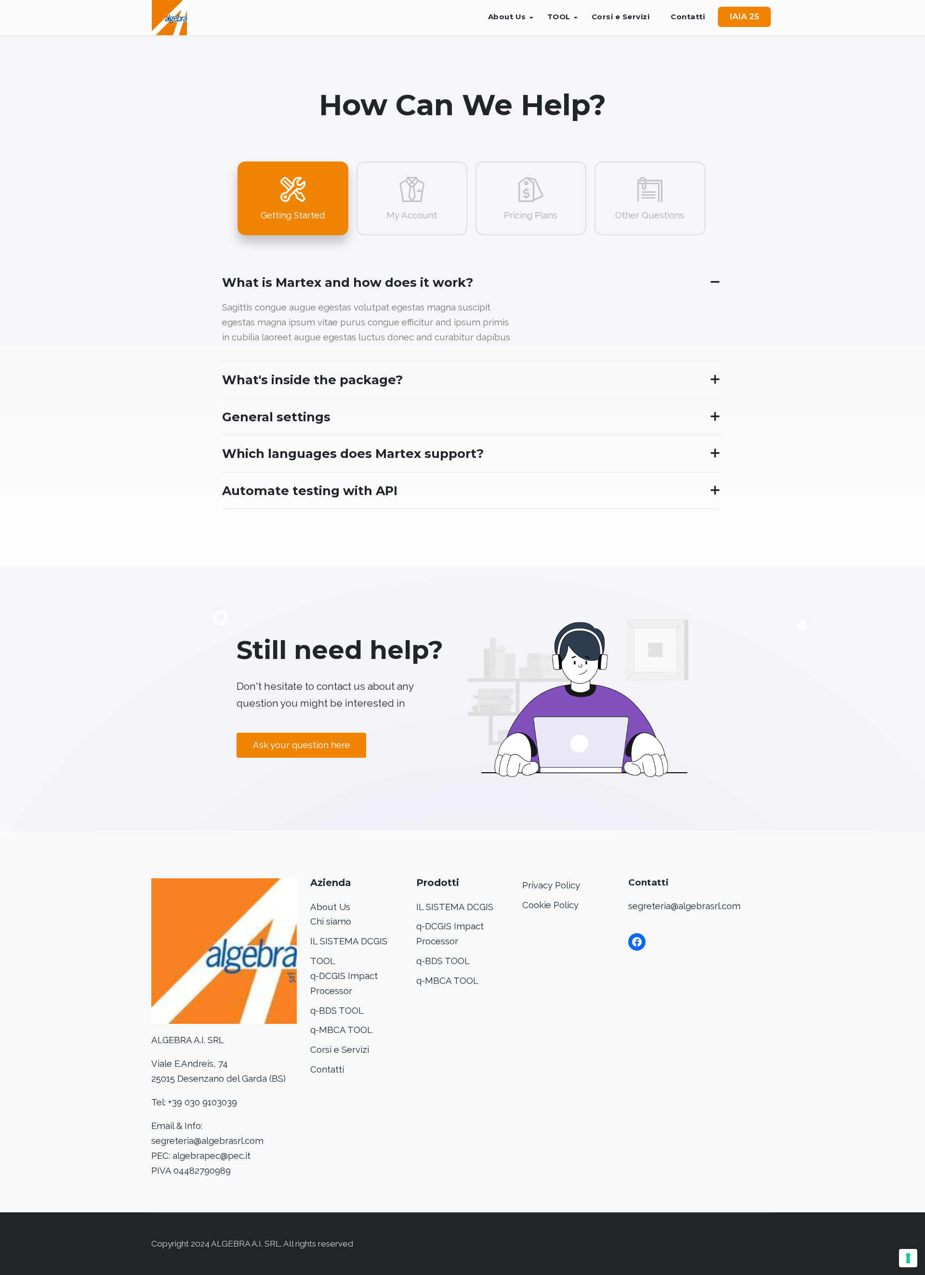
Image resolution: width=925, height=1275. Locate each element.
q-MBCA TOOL (341, 1030)
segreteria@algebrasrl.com (207, 1141)
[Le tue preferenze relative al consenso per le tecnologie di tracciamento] (908, 1258)
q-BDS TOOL (337, 1011)
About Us (507, 16)
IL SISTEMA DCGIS (348, 941)
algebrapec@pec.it (211, 1156)
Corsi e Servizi (621, 16)
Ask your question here (301, 745)
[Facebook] (637, 942)
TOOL (558, 16)
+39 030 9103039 (202, 1102)
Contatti (688, 16)
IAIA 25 (744, 16)
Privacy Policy (551, 885)
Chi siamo (330, 921)
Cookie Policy (550, 905)
